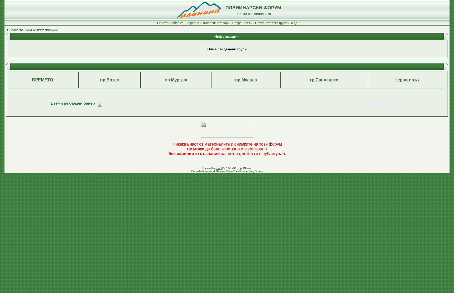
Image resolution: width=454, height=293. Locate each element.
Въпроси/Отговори (216, 23)
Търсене (192, 23)
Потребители (242, 23)
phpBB (219, 168)
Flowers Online (225, 171)
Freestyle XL (208, 171)
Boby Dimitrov (256, 171)
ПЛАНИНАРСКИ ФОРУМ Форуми (32, 30)
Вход (293, 23)
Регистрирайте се (170, 23)
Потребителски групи (271, 23)
